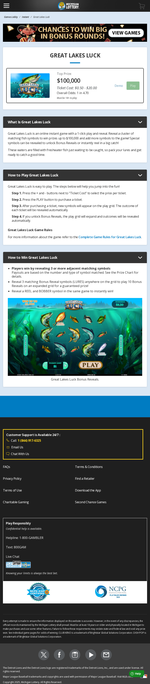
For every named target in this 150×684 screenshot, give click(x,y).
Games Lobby (11, 17)
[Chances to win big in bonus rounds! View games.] (75, 33)
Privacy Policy (12, 478)
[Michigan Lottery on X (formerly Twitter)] (43, 655)
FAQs (6, 467)
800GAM (20, 547)
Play (133, 86)
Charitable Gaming (16, 502)
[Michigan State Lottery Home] (68, 6)
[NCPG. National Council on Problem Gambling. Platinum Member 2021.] (111, 592)
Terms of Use (12, 490)
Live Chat (12, 556)
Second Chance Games (90, 502)
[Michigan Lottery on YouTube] (90, 655)
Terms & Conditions (89, 467)
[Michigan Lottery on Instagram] (74, 655)
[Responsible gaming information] (75, 565)
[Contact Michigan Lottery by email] (106, 655)
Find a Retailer (85, 478)
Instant (25, 17)
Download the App (88, 490)
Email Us (17, 447)
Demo (119, 86)
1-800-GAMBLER (31, 538)
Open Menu (6, 6)
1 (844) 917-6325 (29, 440)
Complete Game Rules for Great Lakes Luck (110, 237)
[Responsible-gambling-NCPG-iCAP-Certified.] (39, 592)
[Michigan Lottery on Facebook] (59, 655)
